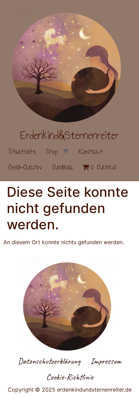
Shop (52, 152)
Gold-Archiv (25, 168)
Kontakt (90, 152)
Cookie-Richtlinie (69, 377)
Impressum (105, 361)
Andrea (62, 168)
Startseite (22, 152)
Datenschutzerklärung (49, 361)
